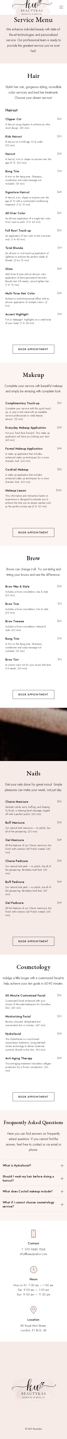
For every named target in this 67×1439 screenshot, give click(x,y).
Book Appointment (33, 349)
